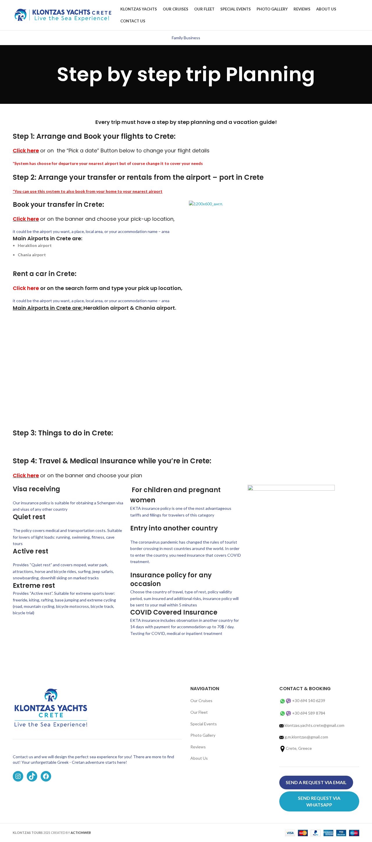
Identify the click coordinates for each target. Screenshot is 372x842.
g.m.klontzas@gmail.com (306, 736)
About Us (199, 758)
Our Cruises (201, 700)
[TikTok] (32, 776)
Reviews (198, 746)
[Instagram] (18, 776)
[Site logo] (64, 14)
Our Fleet (199, 712)
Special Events (203, 723)
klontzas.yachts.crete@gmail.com (314, 725)
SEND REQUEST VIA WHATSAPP (319, 801)
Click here (26, 288)
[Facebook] (46, 776)
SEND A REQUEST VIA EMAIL (316, 782)
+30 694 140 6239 (308, 700)
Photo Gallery (202, 735)
